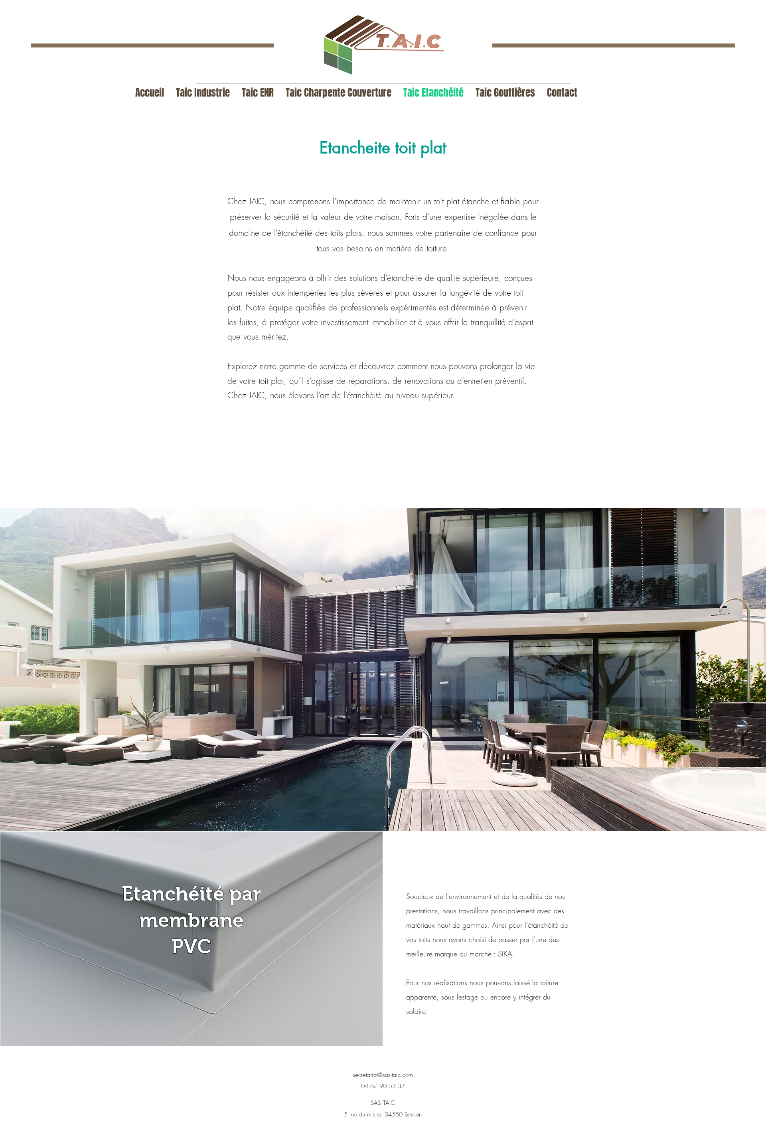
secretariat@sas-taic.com (383, 1075)
